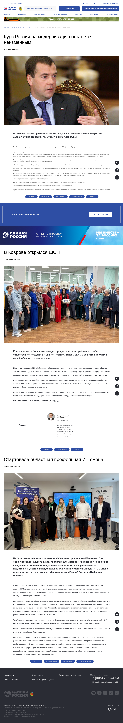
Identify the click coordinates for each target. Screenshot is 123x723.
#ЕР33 (46, 449)
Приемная (78, 14)
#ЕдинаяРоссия (62, 449)
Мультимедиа (94, 14)
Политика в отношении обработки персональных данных (24, 714)
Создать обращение (100, 214)
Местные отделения (60, 14)
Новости (29, 27)
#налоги (92, 196)
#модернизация (77, 196)
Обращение (69, 8)
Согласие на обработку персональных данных (20, 716)
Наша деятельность (40, 14)
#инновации (45, 196)
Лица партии (22, 14)
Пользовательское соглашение (14, 710)
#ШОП (77, 449)
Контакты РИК (11, 680)
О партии (7, 14)
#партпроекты (67, 661)
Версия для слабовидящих (110, 3)
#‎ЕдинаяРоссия (51, 661)
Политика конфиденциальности (15, 712)
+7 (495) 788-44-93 (104, 678)
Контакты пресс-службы (43, 680)
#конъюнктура (60, 196)
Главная (6, 27)
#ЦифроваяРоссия (85, 661)
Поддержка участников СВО (61, 19)
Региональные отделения (71, 675)
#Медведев (31, 196)
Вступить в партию (112, 14)
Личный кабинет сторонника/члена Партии (100, 8)
